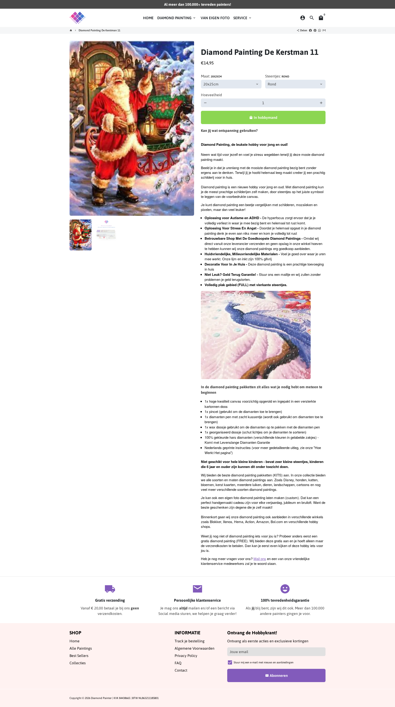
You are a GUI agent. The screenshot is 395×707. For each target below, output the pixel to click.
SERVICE (242, 18)
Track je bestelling (190, 641)
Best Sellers (78, 656)
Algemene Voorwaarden (194, 648)
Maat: (211, 76)
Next (188, 128)
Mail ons (260, 558)
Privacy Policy (186, 656)
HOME (148, 18)
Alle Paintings (80, 648)
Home (74, 641)
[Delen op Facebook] (310, 30)
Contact (181, 670)
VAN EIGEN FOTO (215, 18)
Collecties (77, 663)
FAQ (178, 663)
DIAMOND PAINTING (176, 18)
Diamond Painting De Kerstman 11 (99, 30)
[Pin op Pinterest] (315, 30)
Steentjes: (277, 76)
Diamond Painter (101, 698)
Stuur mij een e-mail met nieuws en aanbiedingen (264, 662)
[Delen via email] (324, 30)
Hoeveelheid (211, 95)
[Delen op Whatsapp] (319, 30)
